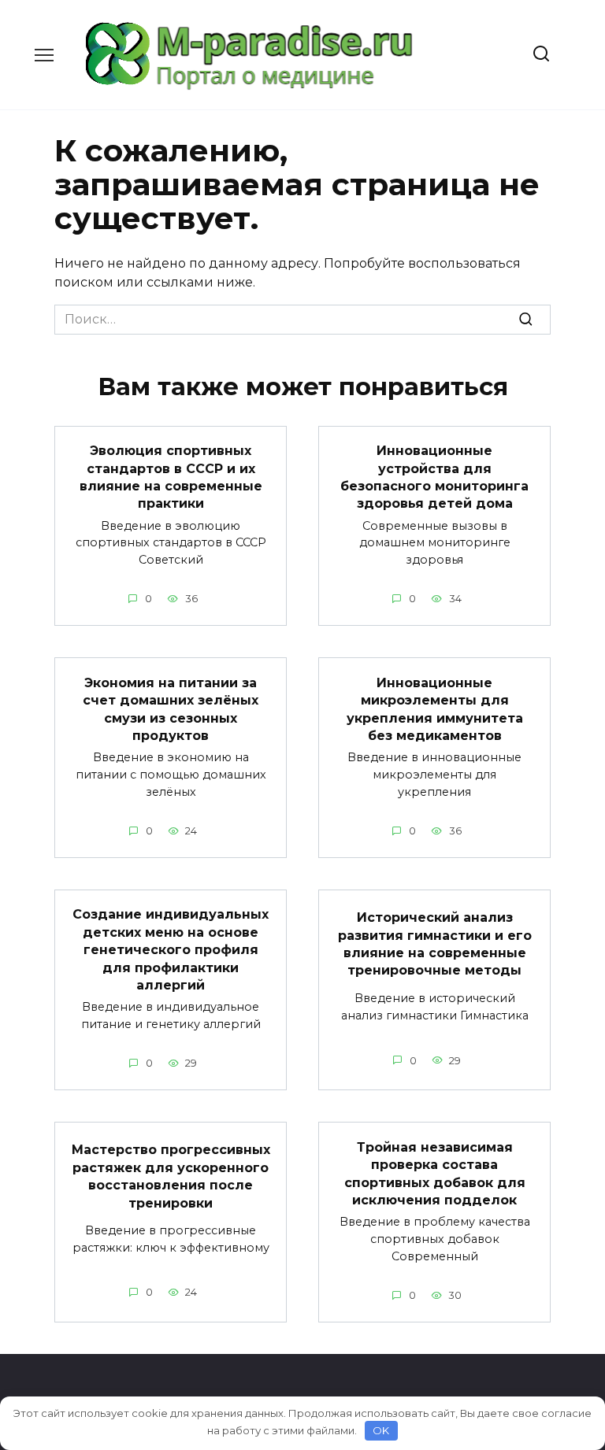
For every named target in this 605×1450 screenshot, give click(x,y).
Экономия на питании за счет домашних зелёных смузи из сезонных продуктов (170, 708)
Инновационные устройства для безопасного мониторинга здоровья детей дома (434, 477)
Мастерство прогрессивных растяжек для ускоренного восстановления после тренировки (171, 1176)
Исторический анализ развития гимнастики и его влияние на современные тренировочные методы (435, 944)
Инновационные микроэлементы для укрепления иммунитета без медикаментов (435, 708)
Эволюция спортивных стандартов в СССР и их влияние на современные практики (171, 477)
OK (381, 1430)
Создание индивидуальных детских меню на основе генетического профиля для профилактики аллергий (170, 950)
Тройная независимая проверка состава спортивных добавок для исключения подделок (434, 1173)
